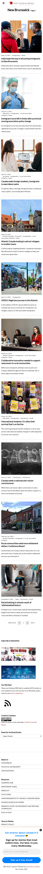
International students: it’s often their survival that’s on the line (18, 422)
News (23, 55)
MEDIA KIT (5, 790)
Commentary (17, 477)
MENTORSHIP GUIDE (9, 787)
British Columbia (8, 236)
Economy (6, 176)
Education (6, 113)
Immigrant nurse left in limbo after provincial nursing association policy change (21, 120)
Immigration (16, 55)
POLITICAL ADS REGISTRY (11, 767)
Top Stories (24, 418)
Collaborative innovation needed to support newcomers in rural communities (20, 361)
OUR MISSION (6, 763)
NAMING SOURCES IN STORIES (12, 802)
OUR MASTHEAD (7, 771)
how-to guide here (17, 693)
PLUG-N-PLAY (6, 812)
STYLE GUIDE (6, 794)
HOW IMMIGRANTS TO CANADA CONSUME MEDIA (20, 798)
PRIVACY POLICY (7, 824)
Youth (31, 418)
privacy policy (33, 867)
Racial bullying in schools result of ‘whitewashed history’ (16, 603)
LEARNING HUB (7, 783)
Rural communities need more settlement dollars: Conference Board (19, 544)
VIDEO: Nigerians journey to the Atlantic (19, 300)
